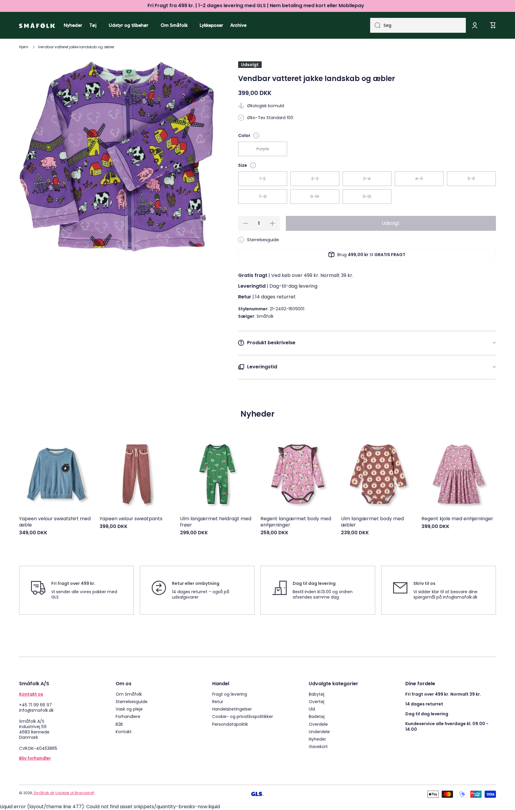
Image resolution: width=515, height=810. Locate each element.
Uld (312, 709)
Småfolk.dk (44, 792)
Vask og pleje (129, 709)
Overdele (318, 724)
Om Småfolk (129, 694)
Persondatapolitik (230, 724)
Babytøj (316, 694)
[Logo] (37, 25)
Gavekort (318, 746)
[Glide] (256, 135)
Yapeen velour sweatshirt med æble (55, 522)
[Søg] (375, 25)
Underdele (319, 731)
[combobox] (418, 25)
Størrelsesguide (132, 701)
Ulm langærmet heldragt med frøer (215, 522)
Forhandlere (128, 716)
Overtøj (316, 701)
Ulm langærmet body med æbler (372, 522)
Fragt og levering (229, 694)
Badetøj (317, 716)
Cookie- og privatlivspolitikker (242, 716)
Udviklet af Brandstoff (74, 792)
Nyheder (317, 739)
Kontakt (124, 731)
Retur (217, 701)
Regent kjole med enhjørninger (457, 519)
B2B (119, 724)
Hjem (23, 47)
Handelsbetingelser (232, 709)
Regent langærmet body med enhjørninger (295, 522)
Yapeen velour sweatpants (131, 519)
